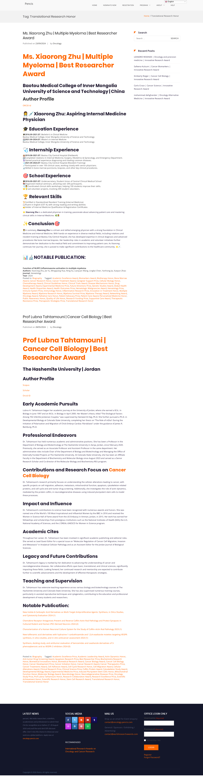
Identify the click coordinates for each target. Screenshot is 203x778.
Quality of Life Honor (55, 298)
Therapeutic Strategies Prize (52, 301)
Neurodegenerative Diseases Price (97, 674)
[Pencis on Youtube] (88, 720)
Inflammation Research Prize (75, 290)
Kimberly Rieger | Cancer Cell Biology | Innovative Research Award (152, 78)
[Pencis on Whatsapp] (88, 726)
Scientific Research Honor (54, 679)
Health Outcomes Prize (64, 288)
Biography (37, 278)
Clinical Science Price (72, 669)
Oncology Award (30, 296)
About (159, 5)
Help (173, 5)
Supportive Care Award (99, 298)
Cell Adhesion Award (57, 666)
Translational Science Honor (36, 681)
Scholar (26, 390)
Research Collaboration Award (77, 676)
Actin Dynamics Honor (115, 656)
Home (94, 5)
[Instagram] (68, 726)
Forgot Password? (152, 757)
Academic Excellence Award (65, 278)
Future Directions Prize (80, 285)
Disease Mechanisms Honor (101, 283)
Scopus (26, 385)
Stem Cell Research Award (79, 679)
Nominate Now (109, 5)
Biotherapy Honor (105, 278)
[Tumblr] (94, 720)
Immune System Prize (33, 290)
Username (154, 718)
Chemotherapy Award (33, 283)
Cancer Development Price (41, 664)
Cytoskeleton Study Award (115, 669)
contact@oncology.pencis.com (118, 722)
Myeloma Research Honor (50, 293)
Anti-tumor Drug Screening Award (38, 659)
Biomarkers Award (87, 278)
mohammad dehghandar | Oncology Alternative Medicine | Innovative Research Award (156, 97)
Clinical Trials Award (77, 283)
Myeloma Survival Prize (74, 293)
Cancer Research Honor (41, 280)
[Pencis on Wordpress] (75, 726)
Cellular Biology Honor (110, 280)
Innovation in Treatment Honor (104, 290)
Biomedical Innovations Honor (43, 661)
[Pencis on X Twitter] (75, 720)
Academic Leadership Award (91, 656)
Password (153, 729)
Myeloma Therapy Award (97, 293)
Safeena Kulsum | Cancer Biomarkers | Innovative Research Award (152, 68)
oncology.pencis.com (31, 732)
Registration (128, 5)
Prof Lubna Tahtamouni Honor (48, 676)
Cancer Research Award (88, 664)
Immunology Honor (52, 290)
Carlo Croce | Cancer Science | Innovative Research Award (153, 87)
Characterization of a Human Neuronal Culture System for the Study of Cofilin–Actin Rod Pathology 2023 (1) (72, 629)
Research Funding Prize (77, 298)
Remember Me (153, 740)
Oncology (57, 43)
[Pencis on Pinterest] (81, 726)
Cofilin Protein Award (92, 669)
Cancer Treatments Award (35, 666)
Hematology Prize (116, 288)
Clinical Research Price (50, 669)
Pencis (29, 4)
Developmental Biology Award (36, 671)
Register (148, 754)
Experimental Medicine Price (64, 671)
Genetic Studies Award (102, 285)
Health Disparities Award (41, 288)
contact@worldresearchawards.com (121, 734)
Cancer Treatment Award (64, 280)
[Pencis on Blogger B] (81, 720)
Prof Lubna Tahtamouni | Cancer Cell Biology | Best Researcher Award (67, 319)
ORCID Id (27, 105)
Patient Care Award (90, 296)
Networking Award (118, 293)
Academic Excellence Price (64, 656)
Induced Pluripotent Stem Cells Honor (96, 671)
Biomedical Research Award (71, 661)
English (170, 2)
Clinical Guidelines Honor (55, 283)
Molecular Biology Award (49, 674)
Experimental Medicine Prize (56, 285)
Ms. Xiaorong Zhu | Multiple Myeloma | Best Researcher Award (70, 35)
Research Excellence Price (104, 676)
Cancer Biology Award (95, 661)
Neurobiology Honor (71, 674)
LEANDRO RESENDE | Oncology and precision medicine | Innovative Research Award (155, 58)
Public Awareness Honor (34, 298)
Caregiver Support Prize (88, 280)
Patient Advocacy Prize (69, 296)
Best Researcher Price (90, 659)
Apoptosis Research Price (67, 659)
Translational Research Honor (79, 301)
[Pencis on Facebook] (68, 720)
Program (144, 5)
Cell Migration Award (103, 666)
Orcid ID (26, 395)
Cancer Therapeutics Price (112, 664)
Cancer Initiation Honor (65, 664)
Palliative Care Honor (48, 296)
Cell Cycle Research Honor (80, 666)
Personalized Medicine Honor (113, 296)
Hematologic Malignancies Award (91, 288)
